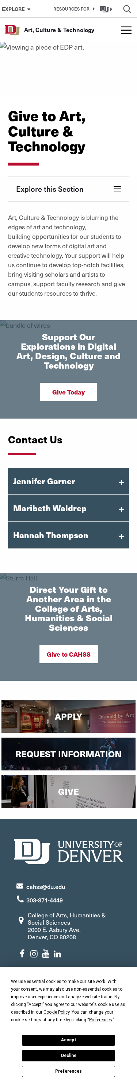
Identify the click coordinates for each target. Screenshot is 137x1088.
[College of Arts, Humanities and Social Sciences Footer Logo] (68, 850)
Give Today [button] (68, 392)
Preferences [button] (100, 1019)
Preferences (68, 1071)
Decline (68, 1055)
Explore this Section (50, 189)
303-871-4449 (44, 900)
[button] (73, 9)
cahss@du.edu (45, 886)
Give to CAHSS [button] (69, 654)
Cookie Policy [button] (56, 1012)
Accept (68, 1039)
